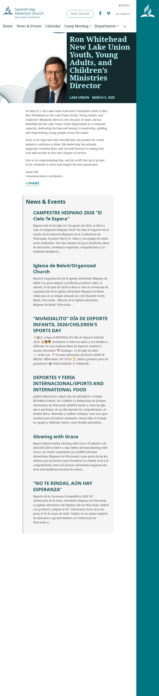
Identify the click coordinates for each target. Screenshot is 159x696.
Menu (126, 5)
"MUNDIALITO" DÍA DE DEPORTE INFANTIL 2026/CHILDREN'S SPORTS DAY (70, 324)
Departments (105, 26)
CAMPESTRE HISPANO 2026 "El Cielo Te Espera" (67, 216)
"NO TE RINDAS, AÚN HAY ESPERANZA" (62, 486)
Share (33, 183)
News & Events (29, 26)
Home (8, 26)
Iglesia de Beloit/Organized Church (64, 268)
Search (124, 14)
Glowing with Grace (55, 436)
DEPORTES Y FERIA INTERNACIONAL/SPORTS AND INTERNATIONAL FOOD (68, 383)
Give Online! (80, 14)
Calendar (52, 26)
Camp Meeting (76, 26)
